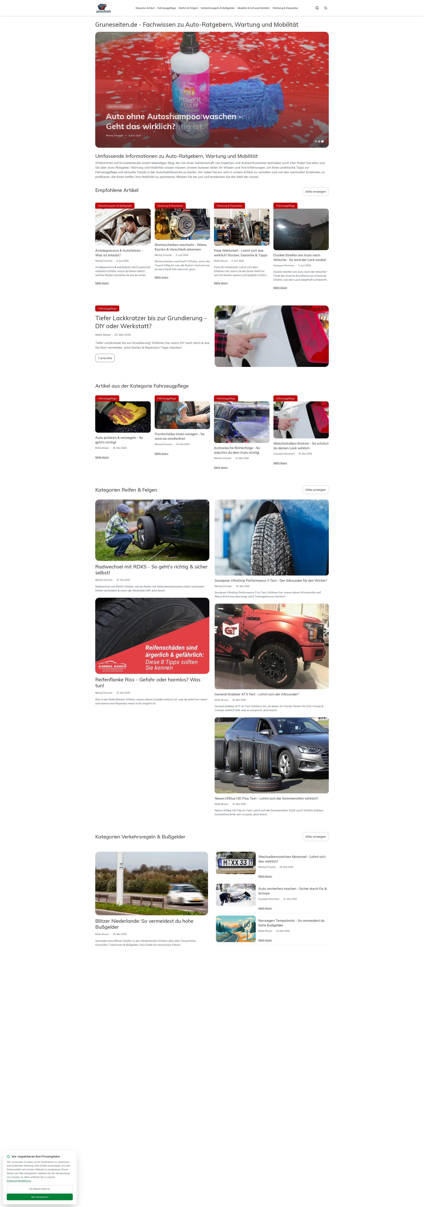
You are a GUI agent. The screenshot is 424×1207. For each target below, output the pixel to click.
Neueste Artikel (145, 8)
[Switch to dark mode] (326, 8)
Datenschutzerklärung (19, 1180)
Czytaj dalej (105, 358)
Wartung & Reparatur (285, 8)
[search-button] (317, 8)
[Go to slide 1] (316, 141)
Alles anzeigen (315, 191)
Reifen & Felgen (188, 8)
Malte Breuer (221, 260)
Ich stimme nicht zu (40, 1188)
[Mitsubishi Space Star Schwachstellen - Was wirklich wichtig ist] (212, 90)
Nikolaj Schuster (104, 260)
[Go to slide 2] (319, 141)
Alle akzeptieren (40, 1196)
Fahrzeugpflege (166, 8)
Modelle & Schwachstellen (253, 8)
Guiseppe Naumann (116, 135)
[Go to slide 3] (322, 141)
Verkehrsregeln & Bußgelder (218, 8)
